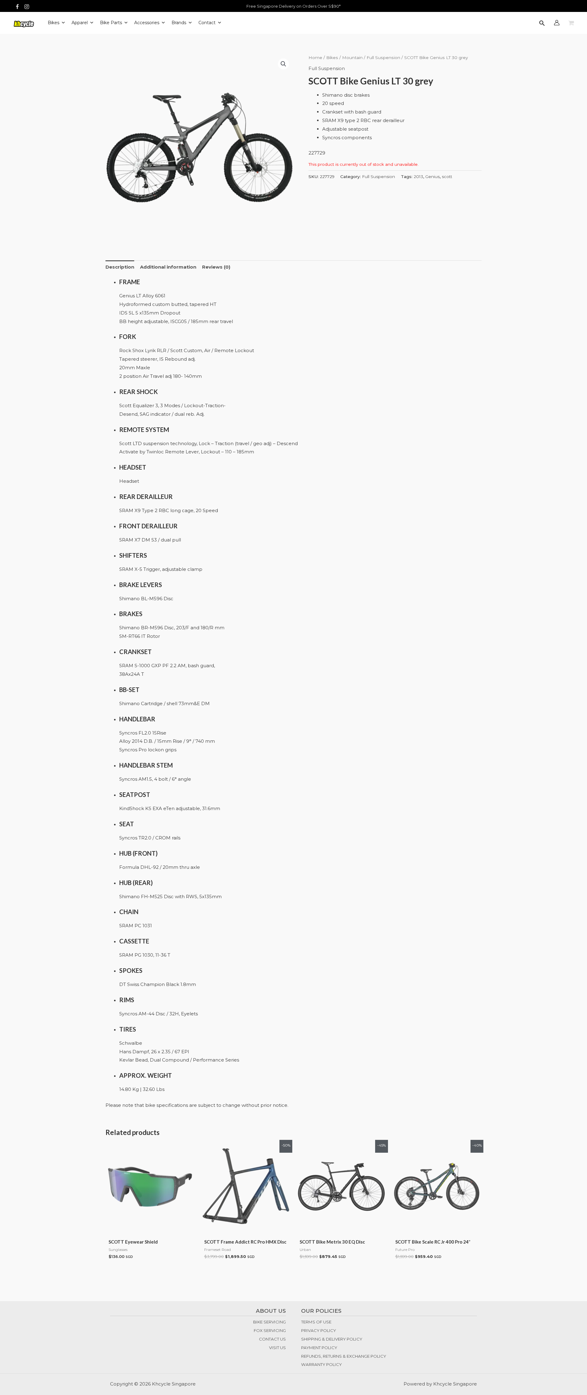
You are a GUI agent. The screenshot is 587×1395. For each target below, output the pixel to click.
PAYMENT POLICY (319, 1347)
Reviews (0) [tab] (216, 267)
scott (447, 176)
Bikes (332, 57)
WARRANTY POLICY (321, 1364)
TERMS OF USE (316, 1321)
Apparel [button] (80, 22)
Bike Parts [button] (111, 22)
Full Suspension (383, 57)
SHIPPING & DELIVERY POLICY (331, 1339)
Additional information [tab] (168, 267)
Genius (432, 176)
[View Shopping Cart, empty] (571, 23)
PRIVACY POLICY (318, 1330)
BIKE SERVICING (269, 1321)
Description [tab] (119, 267)
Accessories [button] (146, 22)
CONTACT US (272, 1339)
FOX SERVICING (270, 1330)
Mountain (352, 57)
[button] (542, 23)
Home (315, 57)
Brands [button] (179, 22)
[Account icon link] (557, 23)
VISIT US (277, 1347)
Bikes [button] (53, 22)
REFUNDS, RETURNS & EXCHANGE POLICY (343, 1356)
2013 (418, 176)
